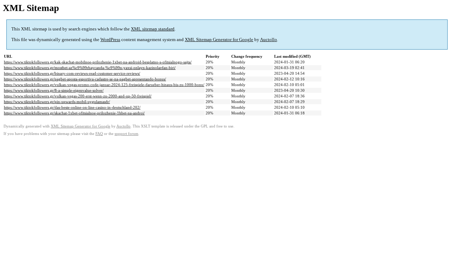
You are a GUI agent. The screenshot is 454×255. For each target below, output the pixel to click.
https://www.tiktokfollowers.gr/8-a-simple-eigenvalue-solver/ (54, 90)
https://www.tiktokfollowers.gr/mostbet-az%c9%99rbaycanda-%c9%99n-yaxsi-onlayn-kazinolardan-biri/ (90, 68)
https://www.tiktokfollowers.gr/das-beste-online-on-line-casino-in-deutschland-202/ (72, 107)
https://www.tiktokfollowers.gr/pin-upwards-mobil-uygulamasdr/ (57, 102)
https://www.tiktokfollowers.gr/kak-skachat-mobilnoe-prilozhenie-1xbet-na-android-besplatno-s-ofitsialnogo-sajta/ (98, 62)
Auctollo (268, 39)
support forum (126, 134)
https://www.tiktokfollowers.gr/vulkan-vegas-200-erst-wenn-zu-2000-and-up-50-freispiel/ (77, 96)
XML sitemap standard (153, 29)
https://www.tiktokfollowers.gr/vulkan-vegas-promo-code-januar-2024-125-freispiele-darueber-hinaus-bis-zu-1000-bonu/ (104, 85)
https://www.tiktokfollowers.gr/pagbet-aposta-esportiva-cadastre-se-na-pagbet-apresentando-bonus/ (85, 79)
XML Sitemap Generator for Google (219, 39)
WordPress (110, 39)
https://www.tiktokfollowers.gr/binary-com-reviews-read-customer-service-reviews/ (72, 73)
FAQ (99, 134)
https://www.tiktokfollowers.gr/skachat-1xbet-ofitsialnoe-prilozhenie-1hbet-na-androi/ (74, 113)
